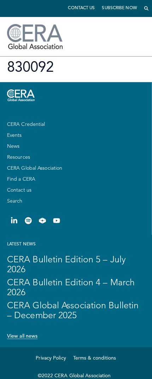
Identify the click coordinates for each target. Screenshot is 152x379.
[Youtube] (56, 221)
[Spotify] (28, 221)
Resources (18, 157)
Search (15, 201)
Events (14, 135)
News (13, 146)
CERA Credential (26, 124)
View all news (22, 336)
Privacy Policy (51, 358)
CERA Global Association (34, 168)
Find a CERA (21, 179)
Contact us (81, 8)
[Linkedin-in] (14, 221)
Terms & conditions (94, 358)
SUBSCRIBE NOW (119, 8)
